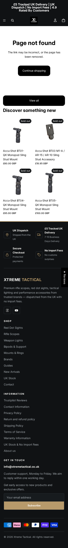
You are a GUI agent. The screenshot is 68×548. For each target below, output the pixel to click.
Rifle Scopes (11, 334)
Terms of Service (14, 431)
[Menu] (4, 20)
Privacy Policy (12, 413)
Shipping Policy (13, 425)
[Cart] (63, 20)
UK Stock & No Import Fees (21, 444)
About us (10, 450)
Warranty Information (17, 438)
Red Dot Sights (13, 327)
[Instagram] (7, 310)
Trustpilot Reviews (15, 400)
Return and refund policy (19, 419)
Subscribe (34, 505)
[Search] (12, 20)
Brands (8, 359)
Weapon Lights (13, 340)
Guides (8, 365)
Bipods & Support (15, 346)
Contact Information (16, 406)
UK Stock (10, 378)
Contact (9, 384)
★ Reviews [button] (64, 277)
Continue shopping (34, 70)
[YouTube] (16, 310)
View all (34, 100)
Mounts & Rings (14, 352)
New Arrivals (12, 371)
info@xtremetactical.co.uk (21, 466)
